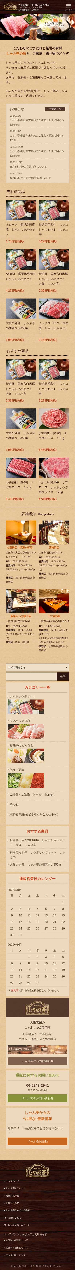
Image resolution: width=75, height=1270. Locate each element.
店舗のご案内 (14, 1217)
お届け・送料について (17, 1247)
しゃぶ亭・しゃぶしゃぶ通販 (33, 7)
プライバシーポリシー (17, 1255)
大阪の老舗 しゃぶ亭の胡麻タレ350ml (36, 864)
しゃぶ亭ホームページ (19, 1225)
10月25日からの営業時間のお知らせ (30, 177)
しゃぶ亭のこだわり (16, 1188)
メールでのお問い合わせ (37, 1098)
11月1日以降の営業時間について (28, 166)
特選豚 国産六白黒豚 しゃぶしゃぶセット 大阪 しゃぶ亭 (37, 842)
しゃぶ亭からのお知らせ (37, 1061)
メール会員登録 (37, 1141)
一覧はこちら (56, 108)
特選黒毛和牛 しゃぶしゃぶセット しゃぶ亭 (37, 855)
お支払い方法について (17, 1240)
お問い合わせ (12, 1203)
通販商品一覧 (12, 1195)
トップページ (12, 1181)
